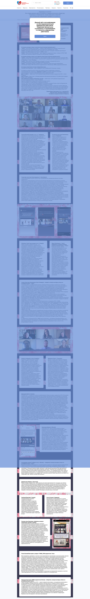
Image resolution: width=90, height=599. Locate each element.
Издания (53, 7)
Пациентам (65, 7)
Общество (25, 7)
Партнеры (47, 7)
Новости (19, 7)
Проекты (59, 7)
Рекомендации (40, 7)
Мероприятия (32, 7)
